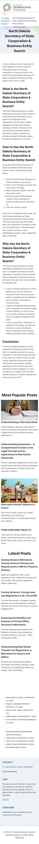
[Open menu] (4, 14)
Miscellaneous (19, 27)
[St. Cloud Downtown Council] (17, 7)
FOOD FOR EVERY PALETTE (16, 530)
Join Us (5, 800)
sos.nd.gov (26, 182)
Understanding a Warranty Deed (19, 422)
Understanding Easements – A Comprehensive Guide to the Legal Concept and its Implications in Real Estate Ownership (18, 451)
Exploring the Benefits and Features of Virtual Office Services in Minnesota (16, 621)
